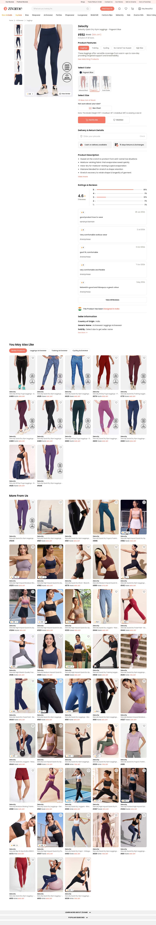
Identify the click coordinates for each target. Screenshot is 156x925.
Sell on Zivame (131, 2)
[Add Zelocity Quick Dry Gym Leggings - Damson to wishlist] (144, 636)
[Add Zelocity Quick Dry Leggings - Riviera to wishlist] (88, 681)
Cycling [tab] (106, 48)
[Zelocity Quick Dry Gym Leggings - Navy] (134, 417)
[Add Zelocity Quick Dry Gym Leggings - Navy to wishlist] (144, 402)
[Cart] (133, 8)
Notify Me (93, 120)
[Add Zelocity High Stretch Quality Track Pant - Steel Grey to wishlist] (33, 636)
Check (142, 136)
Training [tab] (95, 48)
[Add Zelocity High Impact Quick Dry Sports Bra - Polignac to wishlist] (33, 591)
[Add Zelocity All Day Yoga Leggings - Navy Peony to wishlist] (33, 447)
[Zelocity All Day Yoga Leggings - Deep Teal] (78, 417)
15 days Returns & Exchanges (132, 145)
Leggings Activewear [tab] (38, 350)
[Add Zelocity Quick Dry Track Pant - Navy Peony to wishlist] (33, 681)
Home (11, 20)
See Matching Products (88, 59)
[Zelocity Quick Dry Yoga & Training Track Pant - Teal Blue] (106, 517)
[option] (18, 30)
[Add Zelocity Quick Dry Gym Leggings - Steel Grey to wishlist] (60, 502)
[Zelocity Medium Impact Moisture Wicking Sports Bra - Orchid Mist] (134, 696)
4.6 (30, 94)
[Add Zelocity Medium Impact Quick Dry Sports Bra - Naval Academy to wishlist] (60, 636)
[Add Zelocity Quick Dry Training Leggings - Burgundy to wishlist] (144, 358)
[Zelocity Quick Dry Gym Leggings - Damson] (134, 651)
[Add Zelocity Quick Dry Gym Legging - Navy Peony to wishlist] (60, 860)
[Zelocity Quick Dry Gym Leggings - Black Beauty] (78, 517)
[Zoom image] (48, 60)
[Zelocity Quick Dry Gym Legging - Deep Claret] (22, 874)
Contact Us (108, 2)
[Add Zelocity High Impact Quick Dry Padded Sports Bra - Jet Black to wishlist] (60, 815)
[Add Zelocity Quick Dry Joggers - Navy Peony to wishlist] (33, 726)
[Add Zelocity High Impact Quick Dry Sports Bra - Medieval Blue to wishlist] (88, 636)
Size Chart (97, 108)
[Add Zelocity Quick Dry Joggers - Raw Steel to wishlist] (116, 591)
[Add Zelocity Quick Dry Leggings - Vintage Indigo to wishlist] (33, 904)
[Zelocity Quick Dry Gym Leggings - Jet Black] (50, 417)
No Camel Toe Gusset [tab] (122, 48)
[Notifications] (119, 8)
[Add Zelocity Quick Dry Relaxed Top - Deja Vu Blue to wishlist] (60, 904)
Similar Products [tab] (18, 350)
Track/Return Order (95, 2)
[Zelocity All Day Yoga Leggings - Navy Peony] (22, 462)
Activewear (19, 20)
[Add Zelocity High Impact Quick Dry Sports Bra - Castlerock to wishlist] (116, 860)
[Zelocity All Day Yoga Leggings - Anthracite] (22, 372)
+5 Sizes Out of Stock (86, 100)
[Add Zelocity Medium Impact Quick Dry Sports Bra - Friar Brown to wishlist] (116, 547)
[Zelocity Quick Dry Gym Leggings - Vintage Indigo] (134, 830)
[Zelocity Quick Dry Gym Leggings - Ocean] (50, 372)
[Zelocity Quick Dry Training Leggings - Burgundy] (134, 372)
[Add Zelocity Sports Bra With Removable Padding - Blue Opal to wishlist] (144, 904)
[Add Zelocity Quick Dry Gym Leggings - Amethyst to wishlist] (116, 402)
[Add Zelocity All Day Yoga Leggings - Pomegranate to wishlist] (116, 358)
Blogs (83, 2)
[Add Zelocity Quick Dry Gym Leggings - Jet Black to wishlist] (60, 402)
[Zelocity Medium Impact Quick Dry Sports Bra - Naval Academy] (50, 651)
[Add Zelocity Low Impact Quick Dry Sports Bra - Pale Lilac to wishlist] (60, 726)
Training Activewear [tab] (59, 350)
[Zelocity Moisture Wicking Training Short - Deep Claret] (22, 785)
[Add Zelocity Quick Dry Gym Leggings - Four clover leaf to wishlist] (116, 726)
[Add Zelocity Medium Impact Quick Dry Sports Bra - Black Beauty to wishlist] (144, 860)
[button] (87, 9)
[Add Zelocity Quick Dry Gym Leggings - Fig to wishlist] (33, 402)
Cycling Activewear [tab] (80, 350)
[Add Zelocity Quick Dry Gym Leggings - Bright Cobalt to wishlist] (88, 358)
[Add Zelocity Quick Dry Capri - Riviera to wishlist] (88, 904)
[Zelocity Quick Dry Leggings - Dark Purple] (50, 785)
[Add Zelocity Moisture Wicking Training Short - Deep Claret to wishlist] (33, 770)
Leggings (29, 20)
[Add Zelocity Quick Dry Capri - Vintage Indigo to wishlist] (88, 815)
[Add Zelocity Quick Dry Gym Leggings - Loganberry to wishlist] (60, 447)
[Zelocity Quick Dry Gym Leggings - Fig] (22, 417)
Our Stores (119, 2)
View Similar (66, 94)
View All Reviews (112, 300)
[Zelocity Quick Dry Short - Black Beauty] (78, 561)
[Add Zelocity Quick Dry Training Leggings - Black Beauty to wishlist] (116, 636)
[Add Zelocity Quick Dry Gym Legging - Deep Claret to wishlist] (33, 860)
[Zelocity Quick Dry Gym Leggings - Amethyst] (106, 417)
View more (83, 176)
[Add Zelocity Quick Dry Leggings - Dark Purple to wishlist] (60, 770)
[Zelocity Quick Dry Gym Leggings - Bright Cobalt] (78, 372)
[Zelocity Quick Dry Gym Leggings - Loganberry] (50, 462)
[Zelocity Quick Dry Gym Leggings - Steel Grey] (50, 517)
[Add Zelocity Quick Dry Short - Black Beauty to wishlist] (88, 547)
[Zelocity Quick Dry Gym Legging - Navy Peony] (50, 874)
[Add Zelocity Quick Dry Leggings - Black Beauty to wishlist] (116, 904)
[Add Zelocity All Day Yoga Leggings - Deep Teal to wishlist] (88, 402)
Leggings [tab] (83, 48)
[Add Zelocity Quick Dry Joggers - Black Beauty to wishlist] (88, 770)
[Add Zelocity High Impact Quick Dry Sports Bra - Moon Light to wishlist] (88, 591)
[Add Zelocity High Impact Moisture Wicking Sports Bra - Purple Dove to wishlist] (33, 547)
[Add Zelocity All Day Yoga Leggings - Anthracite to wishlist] (33, 358)
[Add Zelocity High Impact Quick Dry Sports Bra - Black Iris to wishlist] (60, 547)
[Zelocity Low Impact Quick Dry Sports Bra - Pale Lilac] (50, 740)
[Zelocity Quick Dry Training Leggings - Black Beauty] (106, 651)
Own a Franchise (145, 2)
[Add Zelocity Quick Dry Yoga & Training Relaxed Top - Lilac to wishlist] (144, 726)
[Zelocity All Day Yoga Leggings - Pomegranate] (106, 372)
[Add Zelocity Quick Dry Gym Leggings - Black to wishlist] (144, 547)
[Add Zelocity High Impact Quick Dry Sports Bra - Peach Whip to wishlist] (144, 502)
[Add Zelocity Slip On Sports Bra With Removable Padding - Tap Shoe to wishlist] (33, 815)
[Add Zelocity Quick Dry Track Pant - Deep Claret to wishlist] (144, 591)
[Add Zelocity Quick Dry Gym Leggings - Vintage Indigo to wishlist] (144, 815)
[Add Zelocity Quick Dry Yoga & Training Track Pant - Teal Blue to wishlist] (116, 502)
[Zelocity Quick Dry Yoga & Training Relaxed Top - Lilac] (134, 740)
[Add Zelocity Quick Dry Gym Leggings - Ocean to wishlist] (60, 358)
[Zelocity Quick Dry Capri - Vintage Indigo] (78, 830)
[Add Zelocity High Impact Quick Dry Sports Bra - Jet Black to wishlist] (60, 591)
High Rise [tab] (139, 48)
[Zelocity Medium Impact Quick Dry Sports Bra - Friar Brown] (106, 561)
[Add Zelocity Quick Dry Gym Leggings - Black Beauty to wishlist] (88, 502)
